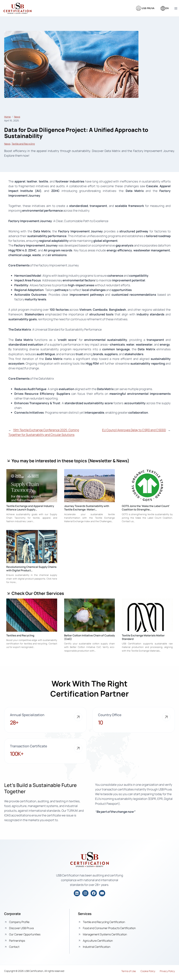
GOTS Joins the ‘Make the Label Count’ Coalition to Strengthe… (146, 507)
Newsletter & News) (109, 461)
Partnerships (17, 941)
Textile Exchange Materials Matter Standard (143, 637)
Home (7, 116)
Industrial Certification (96, 947)
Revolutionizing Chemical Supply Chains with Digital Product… (31, 568)
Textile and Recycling (23, 143)
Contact (14, 947)
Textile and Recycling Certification (104, 922)
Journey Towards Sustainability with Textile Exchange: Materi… (86, 507)
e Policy (151, 971)
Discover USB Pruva (21, 928)
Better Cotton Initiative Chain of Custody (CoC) (89, 637)
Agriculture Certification (98, 941)
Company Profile (19, 922)
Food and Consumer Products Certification (109, 928)
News (17, 116)
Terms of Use (128, 971)
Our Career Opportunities (24, 934)
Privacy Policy (167, 971)
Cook (143, 971)
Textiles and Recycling (20, 635)
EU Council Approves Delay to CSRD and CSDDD (134, 430)
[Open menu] (176, 8)
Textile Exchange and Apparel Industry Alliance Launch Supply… (30, 507)
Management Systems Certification (105, 934)
